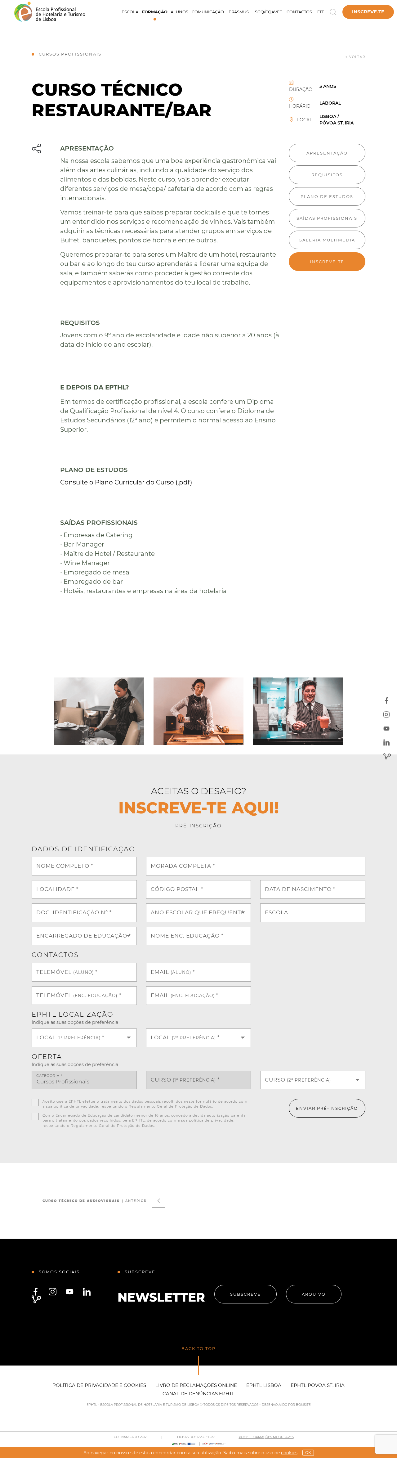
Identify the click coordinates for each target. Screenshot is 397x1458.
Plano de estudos (327, 196)
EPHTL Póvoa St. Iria (318, 1385)
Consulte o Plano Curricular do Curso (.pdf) (126, 482)
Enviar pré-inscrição (327, 1108)
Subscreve (245, 1294)
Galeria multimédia (327, 239)
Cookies (289, 1453)
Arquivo (314, 1294)
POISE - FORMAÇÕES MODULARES (266, 1437)
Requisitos (327, 174)
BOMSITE (303, 1405)
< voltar (355, 57)
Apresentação (327, 153)
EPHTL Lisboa (263, 1385)
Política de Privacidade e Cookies (99, 1385)
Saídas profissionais (327, 218)
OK (308, 1452)
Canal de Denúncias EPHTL (199, 1394)
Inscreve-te (368, 12)
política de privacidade (76, 1106)
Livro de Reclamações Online (196, 1385)
